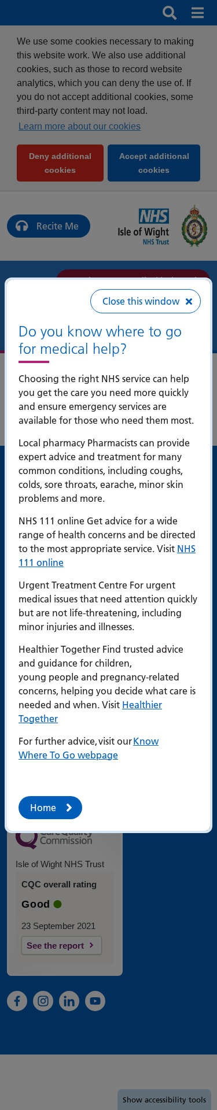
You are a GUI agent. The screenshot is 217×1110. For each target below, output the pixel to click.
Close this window (140, 301)
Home (43, 807)
